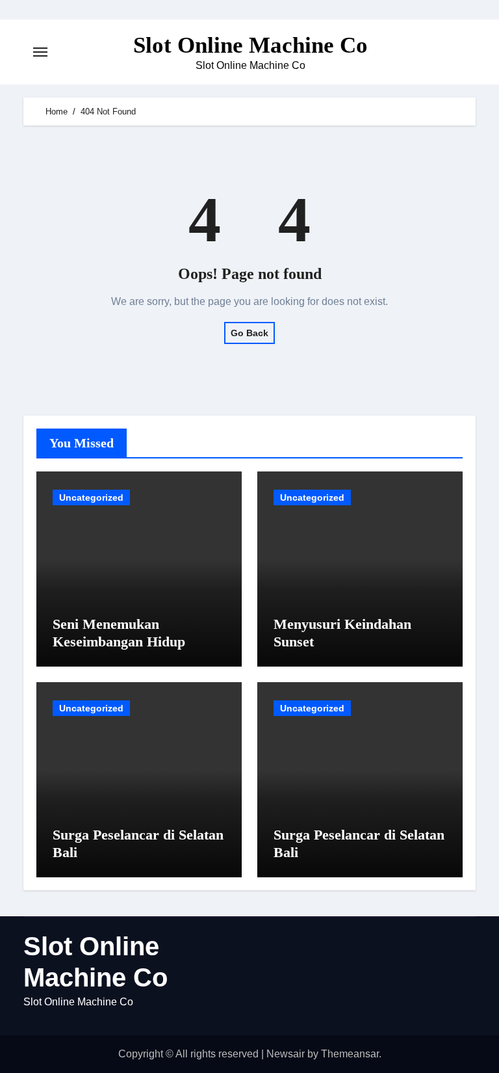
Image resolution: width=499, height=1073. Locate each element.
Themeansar (350, 1053)
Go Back (249, 333)
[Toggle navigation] (40, 52)
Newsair (285, 1053)
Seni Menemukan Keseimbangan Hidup (119, 632)
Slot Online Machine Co (250, 45)
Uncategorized (91, 497)
